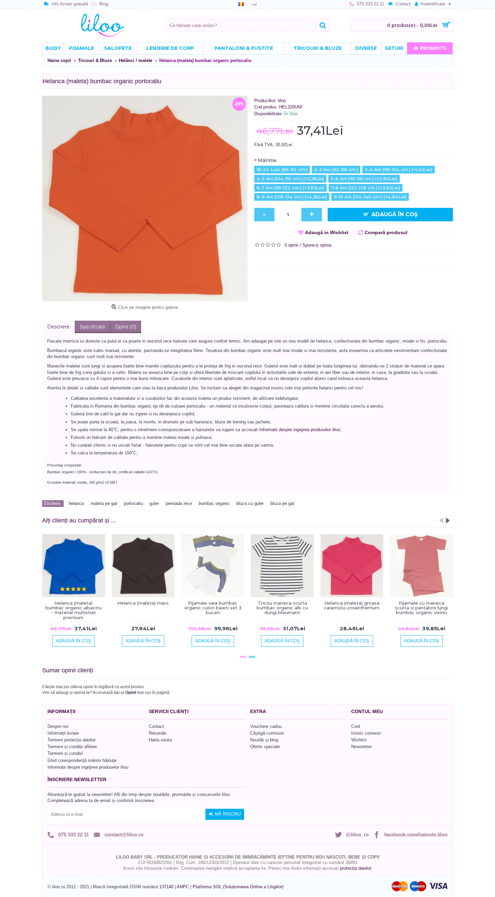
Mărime (267, 160)
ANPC (183, 886)
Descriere (58, 327)
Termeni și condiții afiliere (72, 746)
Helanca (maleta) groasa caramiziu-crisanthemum (352, 605)
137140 (166, 886)
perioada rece (179, 503)
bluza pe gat (282, 503)
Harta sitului (160, 739)
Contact (156, 726)
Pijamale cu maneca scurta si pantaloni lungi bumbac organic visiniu (421, 607)
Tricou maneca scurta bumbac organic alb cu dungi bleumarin (282, 607)
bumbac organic (214, 503)
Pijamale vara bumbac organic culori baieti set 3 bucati (212, 607)
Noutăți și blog (264, 739)
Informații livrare (63, 733)
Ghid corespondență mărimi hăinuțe (82, 760)
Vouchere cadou (266, 726)
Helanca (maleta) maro (143, 603)
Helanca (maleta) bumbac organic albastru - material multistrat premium (73, 610)
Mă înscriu (228, 813)
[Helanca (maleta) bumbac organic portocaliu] (145, 198)
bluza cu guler (250, 503)
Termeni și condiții (65, 753)
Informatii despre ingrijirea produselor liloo (87, 767)
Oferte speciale (265, 746)
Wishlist (359, 739)
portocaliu (133, 503)
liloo (282, 100)
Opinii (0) (125, 327)
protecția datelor (355, 868)
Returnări (157, 733)
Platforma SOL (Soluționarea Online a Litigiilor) (238, 886)
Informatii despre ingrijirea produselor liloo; (300, 429)
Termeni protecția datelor (71, 739)
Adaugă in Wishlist (327, 232)
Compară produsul (386, 232)
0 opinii (291, 245)
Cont (355, 726)
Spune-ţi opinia (316, 245)
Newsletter (361, 746)
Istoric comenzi (366, 733)
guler (154, 503)
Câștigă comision (267, 733)
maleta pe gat (104, 503)
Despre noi (57, 726)
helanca (76, 503)
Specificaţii (92, 327)
